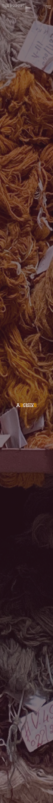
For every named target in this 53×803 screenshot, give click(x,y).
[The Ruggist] (16, 7)
